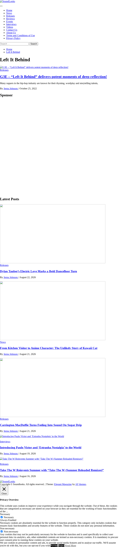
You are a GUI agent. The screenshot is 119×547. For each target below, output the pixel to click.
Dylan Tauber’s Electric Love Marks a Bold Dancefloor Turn (38, 271)
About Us (11, 32)
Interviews (11, 24)
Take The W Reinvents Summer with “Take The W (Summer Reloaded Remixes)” (52, 470)
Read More (70, 545)
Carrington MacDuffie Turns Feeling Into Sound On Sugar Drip (41, 425)
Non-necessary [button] (7, 528)
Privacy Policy (13, 38)
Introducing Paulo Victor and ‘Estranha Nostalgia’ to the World (40, 447)
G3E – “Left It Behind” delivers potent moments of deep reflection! (53, 77)
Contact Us (11, 30)
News (9, 13)
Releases (10, 16)
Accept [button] (54, 545)
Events (9, 21)
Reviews (10, 18)
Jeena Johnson (11, 88)
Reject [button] (61, 545)
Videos (9, 27)
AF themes (80, 484)
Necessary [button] (5, 514)
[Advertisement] (23, 146)
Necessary (9, 517)
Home (9, 10)
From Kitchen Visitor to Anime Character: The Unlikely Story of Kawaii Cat (48, 348)
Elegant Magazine (63, 484)
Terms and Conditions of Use (20, 35)
